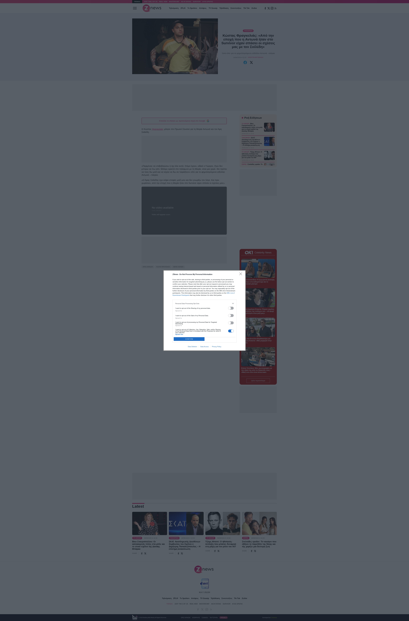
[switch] (231, 308)
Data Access (204, 346)
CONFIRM (189, 339)
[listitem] (204, 303)
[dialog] (204, 310)
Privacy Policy (216, 346)
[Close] (241, 274)
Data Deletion (192, 346)
